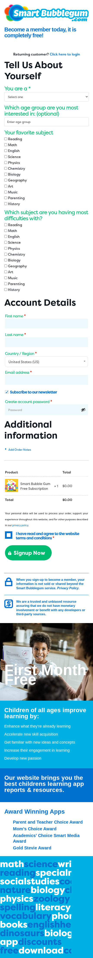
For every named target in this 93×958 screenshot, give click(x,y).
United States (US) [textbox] (23, 361)
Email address (18, 372)
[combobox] (46, 361)
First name (15, 316)
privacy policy (20, 525)
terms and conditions (34, 538)
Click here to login (65, 54)
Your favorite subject (28, 132)
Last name (15, 335)
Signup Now (29, 553)
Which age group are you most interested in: (41, 110)
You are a (17, 88)
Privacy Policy (68, 588)
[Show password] (83, 409)
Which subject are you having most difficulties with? (46, 215)
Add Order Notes (19, 450)
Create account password (28, 402)
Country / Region (21, 354)
